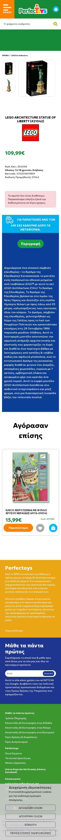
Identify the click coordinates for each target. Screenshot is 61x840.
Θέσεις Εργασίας (15, 762)
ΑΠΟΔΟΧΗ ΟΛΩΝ (30, 808)
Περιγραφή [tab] (30, 244)
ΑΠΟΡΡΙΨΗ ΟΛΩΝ (30, 816)
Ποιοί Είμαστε (13, 753)
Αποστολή (48, 673)
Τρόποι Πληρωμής (15, 718)
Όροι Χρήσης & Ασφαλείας (21, 737)
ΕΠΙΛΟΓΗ (30, 824)
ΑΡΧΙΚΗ (5, 55)
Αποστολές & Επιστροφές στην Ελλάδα (28, 722)
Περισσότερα (18, 527)
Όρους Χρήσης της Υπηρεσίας (29, 690)
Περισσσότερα (14, 630)
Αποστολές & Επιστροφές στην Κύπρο (28, 727)
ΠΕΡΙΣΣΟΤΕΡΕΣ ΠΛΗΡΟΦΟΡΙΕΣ (30, 833)
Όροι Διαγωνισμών (16, 741)
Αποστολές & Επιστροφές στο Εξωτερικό (29, 732)
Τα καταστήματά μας (18, 758)
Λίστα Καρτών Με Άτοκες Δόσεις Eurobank (25, 771)
